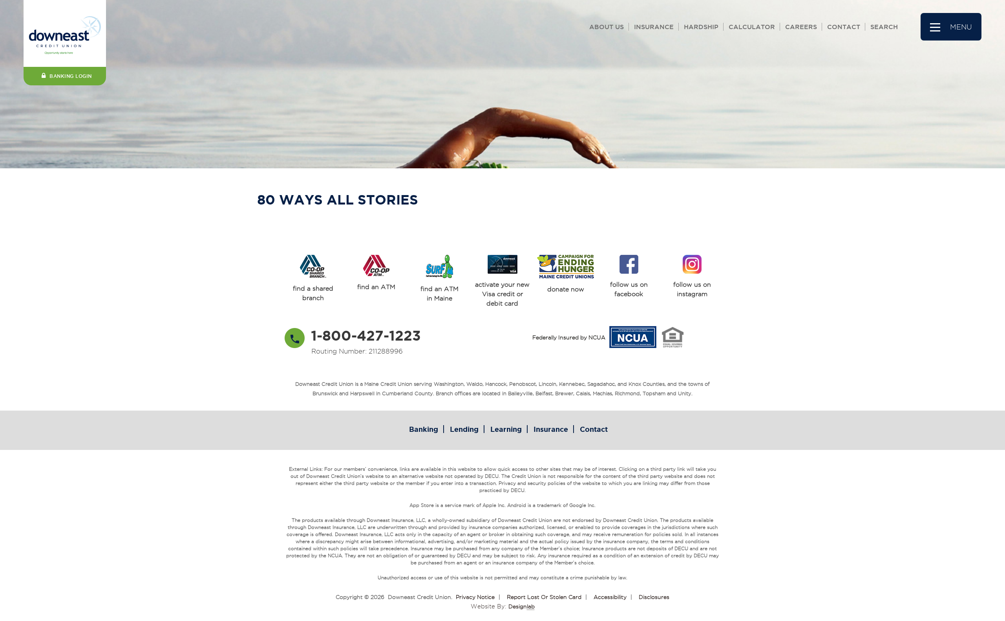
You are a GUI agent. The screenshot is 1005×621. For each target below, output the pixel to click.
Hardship (701, 26)
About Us (606, 26)
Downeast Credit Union (419, 597)
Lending (464, 429)
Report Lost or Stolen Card (544, 597)
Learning (506, 429)
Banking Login (70, 76)
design (521, 606)
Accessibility (610, 597)
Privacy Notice (475, 597)
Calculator (752, 26)
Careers (801, 26)
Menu (961, 27)
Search (884, 26)
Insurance (654, 26)
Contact (843, 26)
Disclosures (654, 597)
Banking (423, 429)
